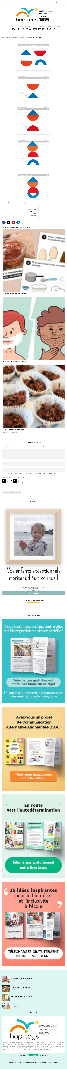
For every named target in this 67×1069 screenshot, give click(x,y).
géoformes (14, 433)
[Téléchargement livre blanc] (33, 661)
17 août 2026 (15, 998)
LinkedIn (38, 606)
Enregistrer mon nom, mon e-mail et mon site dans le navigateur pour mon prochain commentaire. (31, 473)
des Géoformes (36, 37)
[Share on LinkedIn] (18, 222)
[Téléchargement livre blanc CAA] (33, 748)
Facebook (7, 606)
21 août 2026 (15, 980)
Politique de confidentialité (26, 1062)
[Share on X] (8, 222)
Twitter (59, 606)
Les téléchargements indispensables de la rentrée (22, 1004)
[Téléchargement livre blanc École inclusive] (33, 924)
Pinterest (28, 606)
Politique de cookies (40, 1062)
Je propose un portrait (33, 593)
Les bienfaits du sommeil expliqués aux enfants (21, 978)
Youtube (49, 606)
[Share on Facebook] (4, 222)
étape (5, 433)
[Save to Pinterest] (13, 222)
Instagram (18, 606)
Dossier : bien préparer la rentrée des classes (21, 987)
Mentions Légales (13, 1062)
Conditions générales (53, 1062)
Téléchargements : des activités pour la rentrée (21, 996)
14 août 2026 (15, 1007)
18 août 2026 (15, 989)
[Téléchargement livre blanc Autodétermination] (33, 836)
